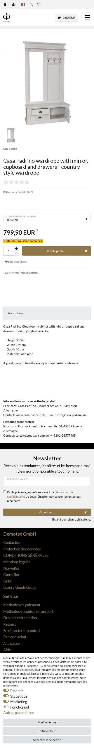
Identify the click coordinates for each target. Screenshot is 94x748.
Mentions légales (16, 562)
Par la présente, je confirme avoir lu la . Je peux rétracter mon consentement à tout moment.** (44, 496)
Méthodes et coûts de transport (28, 611)
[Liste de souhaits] (39, 4)
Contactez (11, 542)
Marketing (18, 701)
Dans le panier (55, 251)
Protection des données (22, 549)
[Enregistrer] (14, 4)
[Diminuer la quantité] (16, 253)
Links (7, 581)
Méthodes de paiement (21, 605)
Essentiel (17, 690)
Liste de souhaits (17, 261)
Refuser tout (47, 731)
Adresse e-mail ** (17, 479)
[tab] (47, 313)
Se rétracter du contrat (21, 630)
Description (15, 313)
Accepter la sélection (47, 740)
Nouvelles (11, 568)
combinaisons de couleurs (21, 216)
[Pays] (23, 4)
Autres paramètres (18, 712)
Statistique (19, 696)
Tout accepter (47, 722)
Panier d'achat (14, 637)
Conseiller (11, 574)
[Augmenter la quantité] (16, 248)
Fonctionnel (19, 707)
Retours (9, 624)
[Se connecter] (5, 4)
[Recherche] (31, 4)
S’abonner (45, 512)
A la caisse (11, 643)
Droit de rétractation (20, 617)
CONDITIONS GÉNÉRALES (26, 555)
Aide (7, 649)
